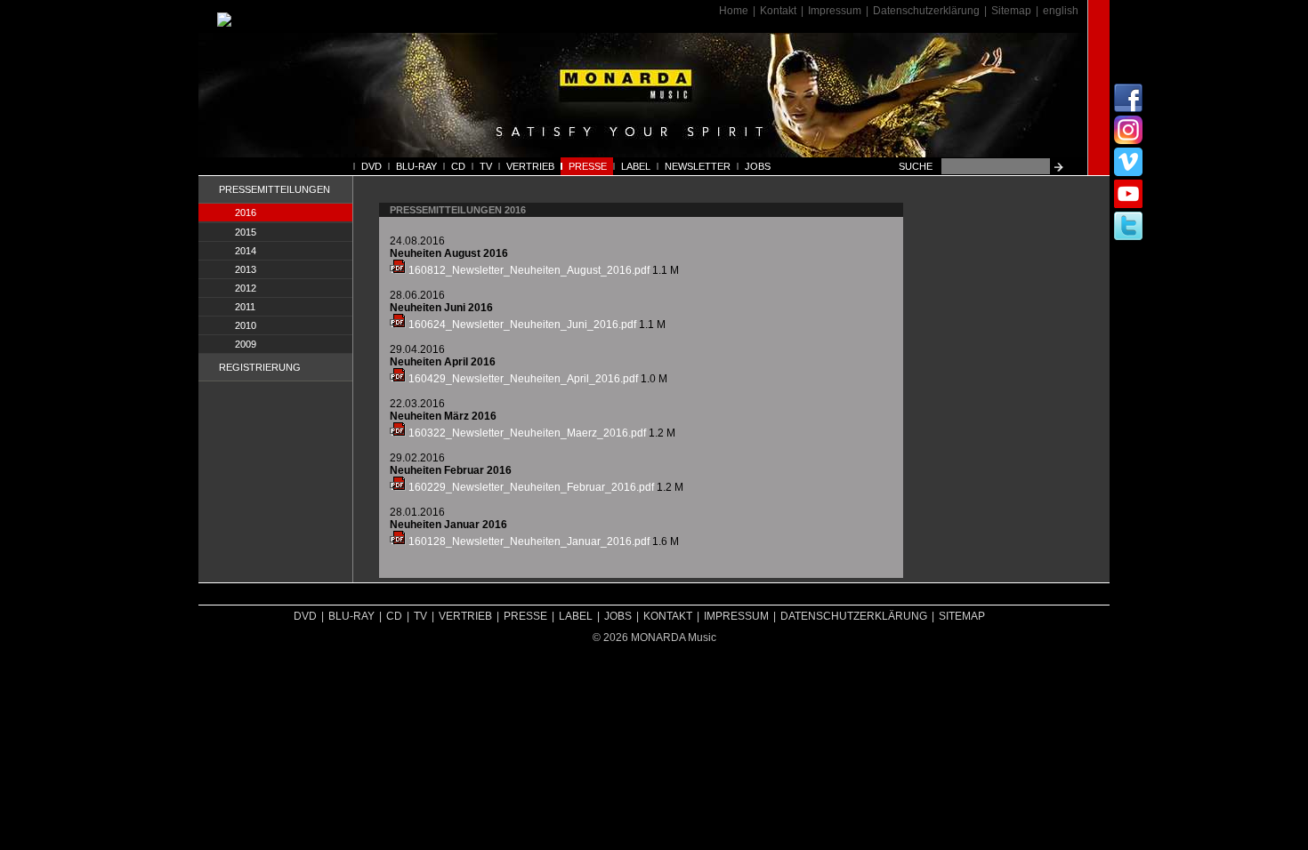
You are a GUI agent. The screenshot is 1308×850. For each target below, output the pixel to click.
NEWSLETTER (698, 166)
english (1060, 10)
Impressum (834, 10)
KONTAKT (667, 616)
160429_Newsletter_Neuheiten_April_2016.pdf (522, 379)
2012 (245, 288)
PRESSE (588, 166)
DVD (371, 166)
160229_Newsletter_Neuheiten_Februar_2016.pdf (530, 487)
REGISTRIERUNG (260, 367)
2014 (245, 250)
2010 (245, 325)
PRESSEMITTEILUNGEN (274, 189)
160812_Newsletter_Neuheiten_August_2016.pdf (528, 270)
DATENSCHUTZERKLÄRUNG (853, 616)
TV (486, 166)
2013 (245, 269)
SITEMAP (962, 616)
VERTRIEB (530, 166)
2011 (245, 306)
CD (458, 166)
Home (733, 10)
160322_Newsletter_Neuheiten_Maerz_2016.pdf (526, 433)
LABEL (635, 166)
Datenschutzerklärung (926, 10)
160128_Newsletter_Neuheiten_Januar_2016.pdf (528, 541)
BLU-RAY (416, 166)
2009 (245, 344)
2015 (245, 232)
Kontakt (778, 10)
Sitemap (1011, 10)
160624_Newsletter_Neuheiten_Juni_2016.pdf (521, 324)
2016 (245, 212)
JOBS (758, 166)
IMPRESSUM (736, 616)
